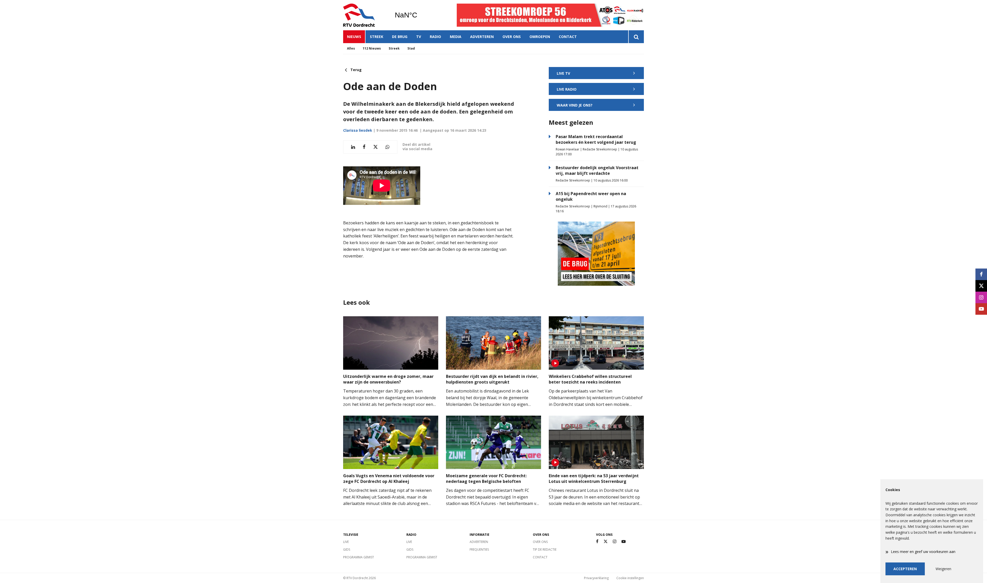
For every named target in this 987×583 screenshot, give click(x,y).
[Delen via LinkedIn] (353, 147)
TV (418, 36)
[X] (606, 541)
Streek (376, 36)
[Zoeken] (636, 36)
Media (455, 36)
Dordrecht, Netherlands (419, 15)
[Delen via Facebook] (364, 147)
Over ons (511, 36)
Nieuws (354, 36)
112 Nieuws (372, 48)
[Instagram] (614, 541)
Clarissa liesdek (357, 130)
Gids (346, 549)
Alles (351, 48)
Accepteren (905, 568)
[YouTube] (624, 541)
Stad (411, 48)
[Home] (365, 15)
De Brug (399, 36)
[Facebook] (597, 541)
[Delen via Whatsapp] (387, 147)
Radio (435, 36)
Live (346, 542)
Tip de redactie (544, 549)
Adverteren (482, 36)
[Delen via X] (375, 147)
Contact (568, 36)
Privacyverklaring (596, 578)
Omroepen (539, 36)
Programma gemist (358, 557)
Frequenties (479, 549)
